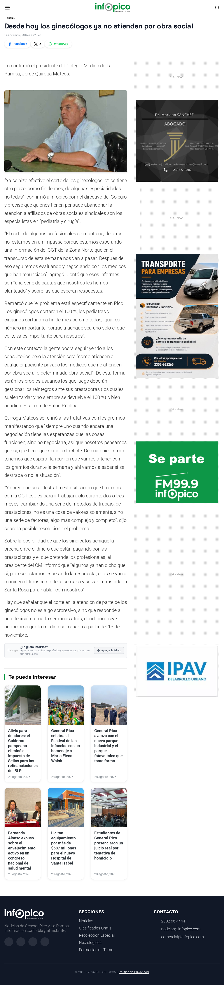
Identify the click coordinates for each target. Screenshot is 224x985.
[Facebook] (8, 941)
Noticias (86, 921)
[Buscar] (217, 7)
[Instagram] (20, 941)
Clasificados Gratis (95, 928)
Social (11, 18)
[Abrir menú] (7, 8)
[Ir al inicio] (112, 7)
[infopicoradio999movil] (177, 472)
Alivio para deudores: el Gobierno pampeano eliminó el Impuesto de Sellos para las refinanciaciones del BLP (23, 751)
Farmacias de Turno (96, 950)
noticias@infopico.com (181, 929)
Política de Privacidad (134, 972)
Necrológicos (90, 942)
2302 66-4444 (173, 921)
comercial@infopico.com (182, 937)
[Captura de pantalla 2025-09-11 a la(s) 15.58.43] (177, 140)
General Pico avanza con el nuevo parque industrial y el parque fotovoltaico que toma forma (108, 746)
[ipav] (177, 671)
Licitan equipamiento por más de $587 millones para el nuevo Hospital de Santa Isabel (63, 848)
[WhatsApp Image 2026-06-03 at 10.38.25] (177, 316)
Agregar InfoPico (111, 650)
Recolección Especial (97, 935)
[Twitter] (32, 941)
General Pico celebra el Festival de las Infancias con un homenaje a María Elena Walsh (65, 746)
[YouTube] (44, 941)
